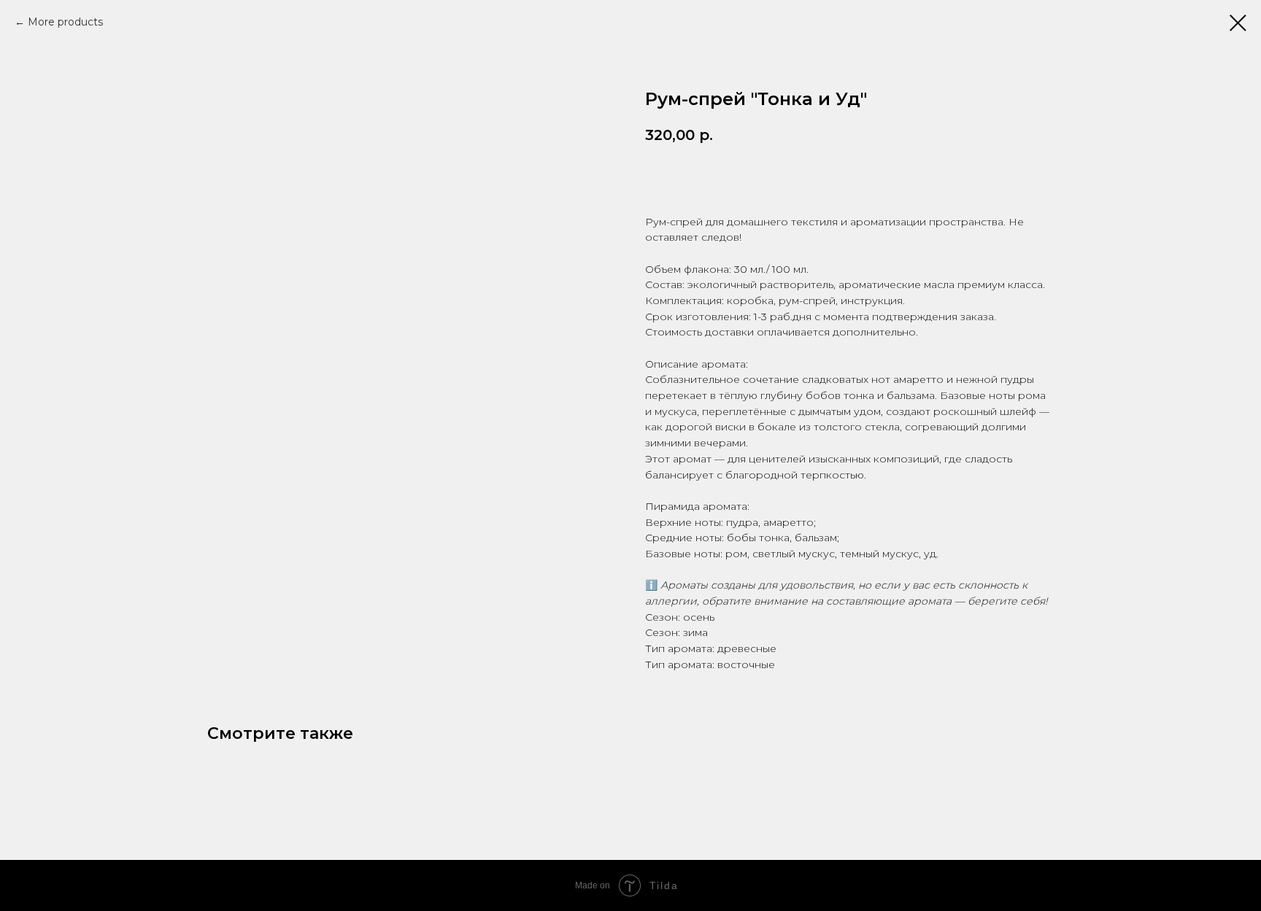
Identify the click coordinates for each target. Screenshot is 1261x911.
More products (65, 21)
